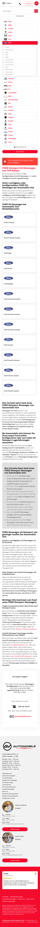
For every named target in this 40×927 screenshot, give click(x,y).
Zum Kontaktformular (22, 716)
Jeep (9, 85)
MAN (9, 96)
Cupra (10, 32)
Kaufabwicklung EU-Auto (19, 645)
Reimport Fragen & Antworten (26, 629)
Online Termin (14, 829)
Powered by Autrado (32, 922)
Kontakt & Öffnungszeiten (23, 656)
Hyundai (11, 78)
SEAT (9, 124)
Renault (10, 121)
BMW (10, 25)
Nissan (10, 107)
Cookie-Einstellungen (8, 901)
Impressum (21, 899)
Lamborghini (12, 93)
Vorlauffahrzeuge (7, 782)
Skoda (10, 128)
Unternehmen (6, 785)
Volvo (10, 142)
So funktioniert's (7, 778)
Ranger (6, 57)
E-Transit (7, 47)
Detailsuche (20, 16)
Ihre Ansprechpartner (9, 787)
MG (9, 103)
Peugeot (11, 117)
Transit (6, 67)
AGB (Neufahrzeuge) (16, 897)
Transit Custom (8, 74)
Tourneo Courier (9, 62)
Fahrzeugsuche (7, 773)
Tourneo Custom (9, 64)
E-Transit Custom (9, 49)
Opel (9, 114)
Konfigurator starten (8, 798)
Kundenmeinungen (8, 789)
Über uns (5, 791)
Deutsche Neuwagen (8, 776)
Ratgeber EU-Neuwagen (9, 780)
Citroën (10, 28)
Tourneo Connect (9, 59)
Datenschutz (30, 899)
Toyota (10, 135)
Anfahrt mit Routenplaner (10, 796)
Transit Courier (8, 72)
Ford (9, 43)
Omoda (10, 110)
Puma (6, 54)
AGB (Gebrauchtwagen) (9, 899)
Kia (9, 89)
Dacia (10, 36)
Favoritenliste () (21, 147)
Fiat (9, 39)
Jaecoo (10, 82)
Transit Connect (9, 69)
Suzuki (10, 132)
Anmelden (5, 897)
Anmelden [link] (21, 151)
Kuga (6, 52)
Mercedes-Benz (13, 100)
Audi (9, 21)
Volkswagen (12, 139)
